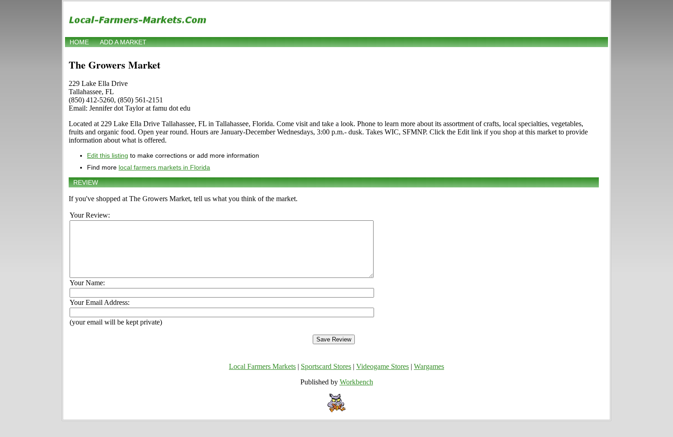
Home (79, 42)
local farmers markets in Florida (164, 167)
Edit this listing (107, 155)
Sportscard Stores (326, 366)
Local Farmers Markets (262, 366)
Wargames (429, 366)
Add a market (123, 42)
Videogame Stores (382, 366)
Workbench (356, 382)
